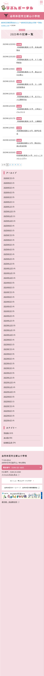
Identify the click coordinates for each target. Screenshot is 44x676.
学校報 (6, 433)
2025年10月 (8, 221)
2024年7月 (8, 292)
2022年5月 (8, 416)
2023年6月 (8, 354)
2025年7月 (8, 235)
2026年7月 (8, 178)
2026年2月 (8, 202)
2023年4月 (8, 363)
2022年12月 (8, 382)
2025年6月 (8, 240)
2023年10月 (8, 335)
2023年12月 (8, 325)
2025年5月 (8, 245)
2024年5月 (8, 302)
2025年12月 (8, 211)
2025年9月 (8, 226)
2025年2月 (8, 259)
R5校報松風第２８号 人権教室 (29, 121)
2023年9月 (8, 340)
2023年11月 (8, 330)
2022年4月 (8, 420)
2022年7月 (8, 406)
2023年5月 (8, 359)
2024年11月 (8, 273)
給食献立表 (8, 443)
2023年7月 (8, 349)
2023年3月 (8, 368)
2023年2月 (8, 373)
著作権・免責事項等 (9, 502)
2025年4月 (8, 249)
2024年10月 (8, 278)
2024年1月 (8, 321)
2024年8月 (8, 287)
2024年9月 (8, 283)
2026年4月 (8, 192)
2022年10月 (8, 392)
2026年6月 (8, 183)
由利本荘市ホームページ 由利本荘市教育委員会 (20, 488)
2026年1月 (8, 207)
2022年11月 (8, 387)
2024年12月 (8, 268)
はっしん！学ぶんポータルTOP (21, 481)
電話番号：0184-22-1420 (13, 467)
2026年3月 (8, 197)
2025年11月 (8, 216)
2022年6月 (8, 411)
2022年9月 (8, 397)
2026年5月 (8, 188)
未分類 (19, 44)
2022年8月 (8, 401)
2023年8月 (8, 344)
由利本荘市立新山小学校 (25, 16)
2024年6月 (8, 297)
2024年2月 (8, 316)
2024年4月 (8, 306)
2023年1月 (8, 378)
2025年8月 (8, 230)
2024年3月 (8, 311)
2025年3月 (8, 254)
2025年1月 (8, 264)
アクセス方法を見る (9, 475)
